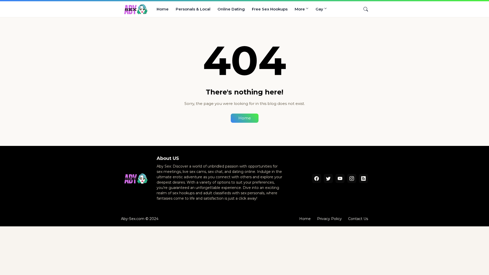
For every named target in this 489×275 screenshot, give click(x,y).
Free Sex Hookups (270, 9)
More (300, 9)
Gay (319, 9)
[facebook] (316, 178)
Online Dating (231, 9)
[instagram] (351, 178)
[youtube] (340, 178)
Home (163, 9)
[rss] (363, 178)
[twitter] (328, 178)
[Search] (363, 9)
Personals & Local (193, 9)
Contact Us (358, 218)
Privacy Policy (329, 218)
